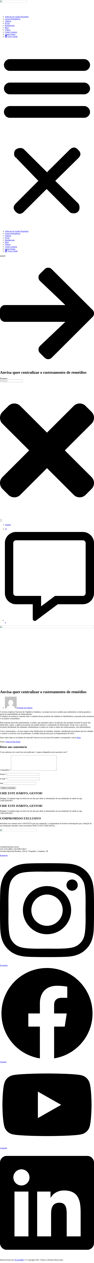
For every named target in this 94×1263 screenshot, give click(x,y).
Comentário (5, 770)
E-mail (3, 779)
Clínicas (8, 21)
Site (1, 783)
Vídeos (7, 30)
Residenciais (10, 25)
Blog (7, 28)
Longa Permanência (12, 19)
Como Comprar (11, 32)
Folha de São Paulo (12, 742)
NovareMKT (19, 1260)
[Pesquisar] (1, 520)
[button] (47, 134)
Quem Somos (10, 34)
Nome (3, 774)
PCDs (7, 23)
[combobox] (11, 381)
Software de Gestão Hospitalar (17, 17)
